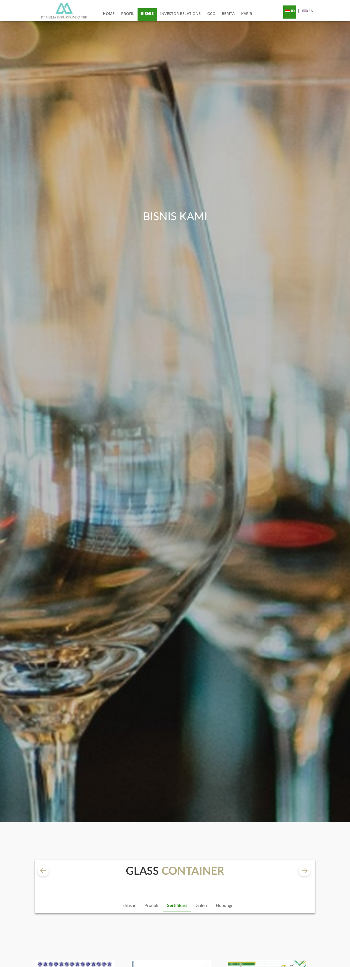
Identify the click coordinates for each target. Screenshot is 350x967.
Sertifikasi (177, 905)
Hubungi (224, 905)
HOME (109, 13)
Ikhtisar (128, 905)
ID (293, 10)
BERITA (228, 13)
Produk (151, 905)
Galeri (201, 905)
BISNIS (147, 13)
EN (311, 10)
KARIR (246, 13)
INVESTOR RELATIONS (180, 13)
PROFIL (127, 13)
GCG (211, 13)
